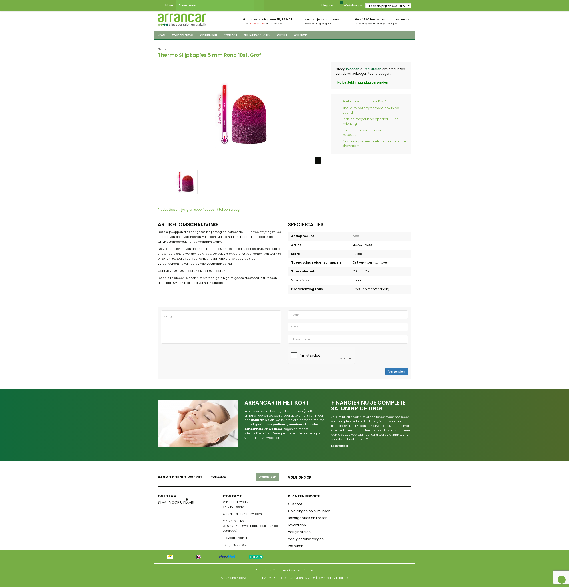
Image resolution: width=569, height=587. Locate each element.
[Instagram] (333, 476)
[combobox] (215, 5)
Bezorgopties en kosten (307, 517)
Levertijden (297, 525)
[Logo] (182, 18)
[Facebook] (317, 476)
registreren (373, 69)
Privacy (266, 578)
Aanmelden (267, 477)
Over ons (295, 504)
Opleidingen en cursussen (309, 511)
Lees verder (340, 446)
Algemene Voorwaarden (239, 578)
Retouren (295, 545)
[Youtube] (325, 476)
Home (162, 48)
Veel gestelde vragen (306, 539)
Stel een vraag (228, 209)
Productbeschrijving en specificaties (186, 209)
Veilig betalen (299, 531)
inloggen (352, 69)
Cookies (280, 578)
